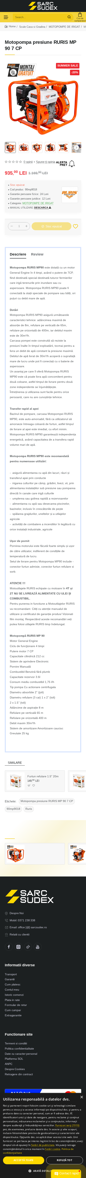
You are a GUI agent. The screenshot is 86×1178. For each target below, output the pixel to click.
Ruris (28, 808)
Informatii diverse (20, 965)
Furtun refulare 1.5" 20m (43, 776)
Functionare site (19, 1034)
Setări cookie (52, 1149)
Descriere (18, 254)
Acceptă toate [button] (24, 1160)
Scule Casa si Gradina (32, 26)
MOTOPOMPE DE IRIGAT (64, 26)
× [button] (81, 1097)
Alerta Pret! (65, 163)
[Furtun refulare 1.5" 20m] (16, 781)
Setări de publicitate (43, 1145)
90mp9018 (13, 808)
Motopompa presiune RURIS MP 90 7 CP (47, 801)
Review (37, 254)
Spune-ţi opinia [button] (45, 162)
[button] (76, 147)
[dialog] (43, 1135)
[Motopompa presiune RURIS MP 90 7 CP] (16, 854)
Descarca (41, 207)
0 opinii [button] (28, 162)
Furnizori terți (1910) (67, 1125)
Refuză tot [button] (64, 1160)
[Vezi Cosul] (80, 17)
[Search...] (69, 17)
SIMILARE (15, 762)
